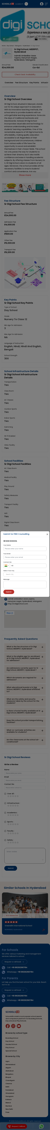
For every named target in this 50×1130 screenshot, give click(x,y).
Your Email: (7, 554)
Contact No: (7, 562)
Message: (6, 579)
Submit (9, 592)
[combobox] (6, 566)
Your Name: (7, 545)
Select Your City (8, 571)
